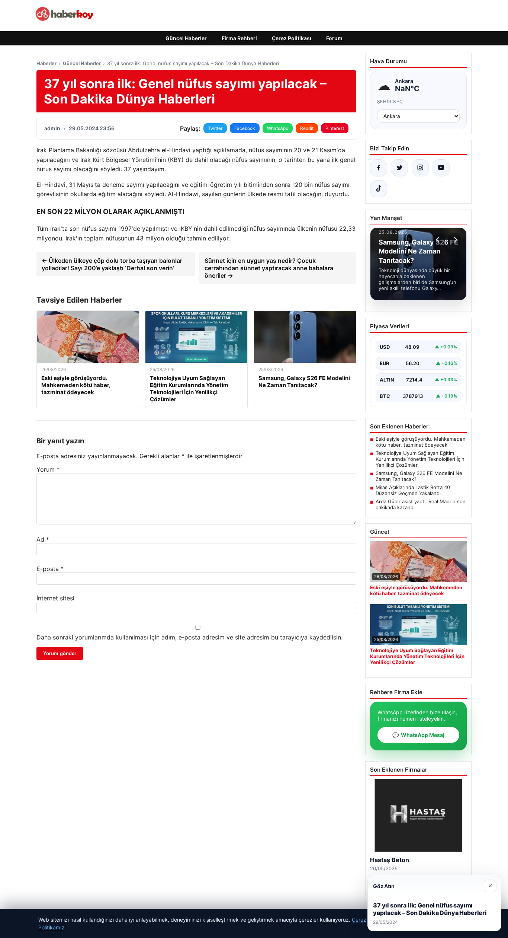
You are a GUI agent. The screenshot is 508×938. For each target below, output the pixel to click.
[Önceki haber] (439, 239)
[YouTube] (441, 167)
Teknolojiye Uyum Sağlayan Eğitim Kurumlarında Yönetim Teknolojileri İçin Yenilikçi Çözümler (420, 459)
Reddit (307, 128)
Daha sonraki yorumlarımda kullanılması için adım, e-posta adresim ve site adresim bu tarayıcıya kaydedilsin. (189, 637)
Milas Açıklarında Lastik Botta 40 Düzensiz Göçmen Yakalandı (413, 490)
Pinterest (334, 128)
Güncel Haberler (186, 38)
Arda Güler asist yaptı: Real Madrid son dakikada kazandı (421, 504)
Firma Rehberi (239, 38)
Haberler (46, 63)
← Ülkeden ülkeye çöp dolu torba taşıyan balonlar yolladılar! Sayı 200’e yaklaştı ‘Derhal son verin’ (112, 264)
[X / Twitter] (399, 167)
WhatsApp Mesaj (418, 735)
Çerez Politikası (291, 38)
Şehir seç (390, 101)
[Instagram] (420, 167)
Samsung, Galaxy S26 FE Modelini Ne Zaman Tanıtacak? (419, 476)
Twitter (215, 128)
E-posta (50, 568)
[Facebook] (378, 167)
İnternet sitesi (55, 598)
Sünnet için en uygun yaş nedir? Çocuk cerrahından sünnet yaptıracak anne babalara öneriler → (269, 268)
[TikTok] (378, 188)
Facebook (244, 128)
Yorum (48, 469)
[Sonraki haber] (454, 239)
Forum (334, 38)
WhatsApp (277, 128)
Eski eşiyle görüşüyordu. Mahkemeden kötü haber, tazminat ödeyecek (421, 442)
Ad (42, 539)
